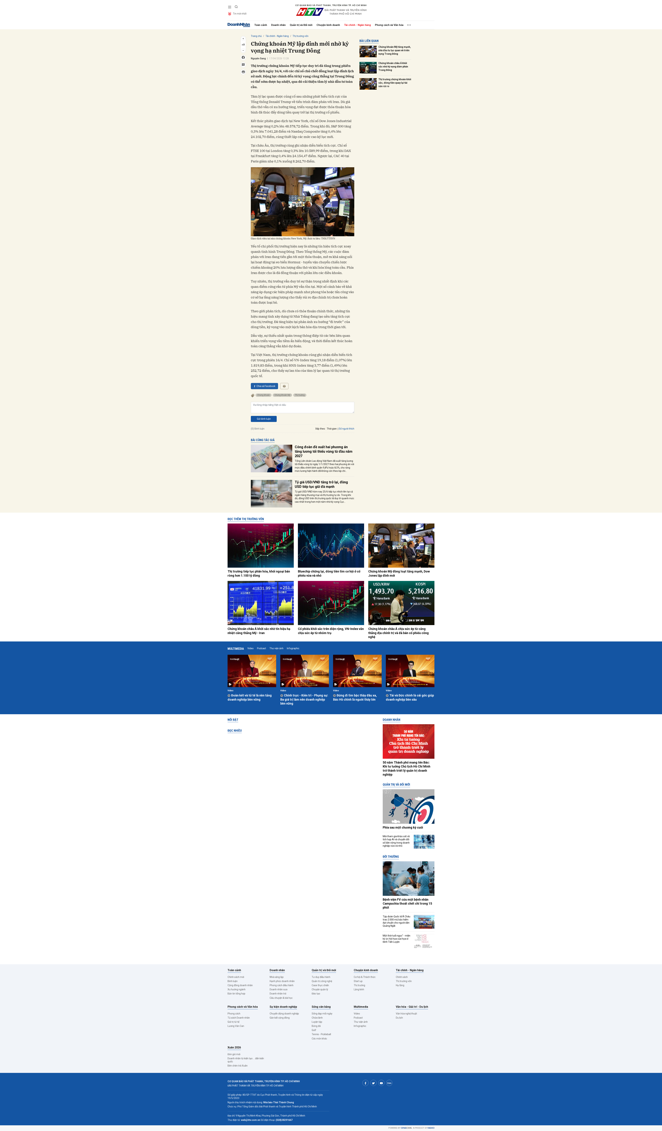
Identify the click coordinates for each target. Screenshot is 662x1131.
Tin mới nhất (240, 13)
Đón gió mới (234, 1054)
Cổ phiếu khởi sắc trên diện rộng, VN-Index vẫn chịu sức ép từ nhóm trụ (331, 631)
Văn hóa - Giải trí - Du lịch (412, 1006)
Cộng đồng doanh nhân (240, 985)
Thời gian (332, 428)
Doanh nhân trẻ (278, 993)
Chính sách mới (236, 977)
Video (250, 648)
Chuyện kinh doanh (328, 25)
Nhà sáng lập (277, 977)
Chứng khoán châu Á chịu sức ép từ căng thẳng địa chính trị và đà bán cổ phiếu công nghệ (398, 633)
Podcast (261, 648)
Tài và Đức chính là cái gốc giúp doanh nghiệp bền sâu (410, 697)
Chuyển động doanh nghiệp (284, 1013)
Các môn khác (319, 1038)
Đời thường (391, 856)
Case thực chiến (320, 985)
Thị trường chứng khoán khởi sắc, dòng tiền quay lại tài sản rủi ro (394, 82)
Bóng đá (316, 1026)
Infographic (293, 648)
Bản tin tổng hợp (236, 993)
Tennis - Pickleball (321, 1034)
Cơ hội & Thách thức (364, 977)
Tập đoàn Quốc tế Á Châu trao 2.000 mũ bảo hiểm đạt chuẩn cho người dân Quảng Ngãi (396, 921)
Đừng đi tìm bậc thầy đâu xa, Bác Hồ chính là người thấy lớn (355, 697)
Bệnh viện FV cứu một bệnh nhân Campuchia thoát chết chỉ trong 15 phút (407, 903)
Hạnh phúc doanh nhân (282, 981)
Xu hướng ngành (236, 989)
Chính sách (402, 977)
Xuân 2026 (234, 1047)
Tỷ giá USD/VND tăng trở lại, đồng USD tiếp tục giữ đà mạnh (321, 484)
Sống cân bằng (321, 1006)
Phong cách (234, 1013)
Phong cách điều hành (281, 985)
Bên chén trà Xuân (238, 1065)
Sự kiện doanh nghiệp (283, 1006)
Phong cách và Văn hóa (389, 25)
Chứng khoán (263, 395)
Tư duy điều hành (321, 977)
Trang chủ (256, 36)
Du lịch (399, 1017)
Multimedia (236, 648)
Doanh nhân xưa (278, 989)
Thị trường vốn (300, 36)
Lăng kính (359, 989)
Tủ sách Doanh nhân (239, 1017)
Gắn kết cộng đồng (280, 1017)
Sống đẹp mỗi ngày (322, 1013)
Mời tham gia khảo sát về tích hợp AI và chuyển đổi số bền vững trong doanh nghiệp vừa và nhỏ (396, 841)
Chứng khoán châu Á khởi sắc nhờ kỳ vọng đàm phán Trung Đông (393, 66)
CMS (406, 1128)
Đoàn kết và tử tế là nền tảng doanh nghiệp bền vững (250, 697)
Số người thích (346, 428)
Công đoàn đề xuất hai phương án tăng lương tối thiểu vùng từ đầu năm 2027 (323, 451)
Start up (358, 981)
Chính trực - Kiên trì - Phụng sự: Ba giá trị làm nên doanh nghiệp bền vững (304, 699)
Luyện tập (317, 1021)
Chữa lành (317, 1017)
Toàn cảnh (260, 25)
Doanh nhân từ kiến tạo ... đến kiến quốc (246, 1060)
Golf (314, 1030)
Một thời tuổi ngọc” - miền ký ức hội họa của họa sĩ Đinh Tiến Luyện (396, 938)
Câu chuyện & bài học (281, 998)
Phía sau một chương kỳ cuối (403, 827)
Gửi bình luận (264, 418)
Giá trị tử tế (233, 1021)
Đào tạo (316, 993)
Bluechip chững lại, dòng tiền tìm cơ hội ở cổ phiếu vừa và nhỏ (329, 573)
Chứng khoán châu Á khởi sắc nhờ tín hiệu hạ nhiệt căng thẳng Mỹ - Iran (259, 631)
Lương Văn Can (236, 1026)
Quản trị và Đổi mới (301, 25)
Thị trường (300, 395)
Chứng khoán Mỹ (282, 395)
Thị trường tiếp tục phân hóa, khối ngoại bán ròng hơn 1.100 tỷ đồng (259, 573)
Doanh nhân (278, 25)
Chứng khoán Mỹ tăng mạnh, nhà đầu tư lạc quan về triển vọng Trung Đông (394, 50)
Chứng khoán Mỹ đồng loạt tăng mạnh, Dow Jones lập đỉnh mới (399, 573)
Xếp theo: (320, 428)
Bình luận (233, 981)
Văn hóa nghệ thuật (406, 1013)
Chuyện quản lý (320, 989)
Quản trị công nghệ (322, 981)
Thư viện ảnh (276, 648)
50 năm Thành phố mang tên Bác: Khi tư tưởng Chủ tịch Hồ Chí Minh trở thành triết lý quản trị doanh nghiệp (406, 768)
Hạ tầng (400, 985)
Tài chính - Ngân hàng (357, 25)
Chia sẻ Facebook (266, 386)
